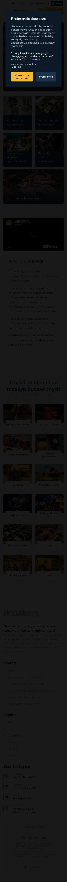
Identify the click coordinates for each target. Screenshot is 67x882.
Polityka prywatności (32, 59)
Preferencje (46, 76)
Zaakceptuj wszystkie (22, 77)
